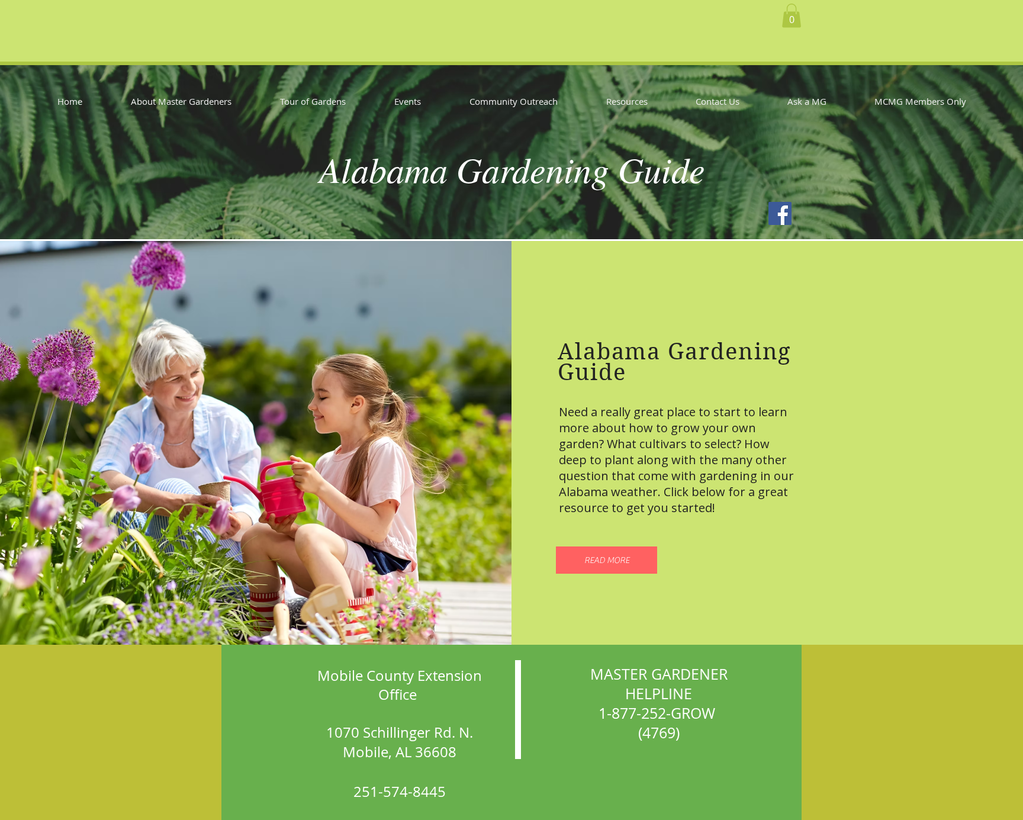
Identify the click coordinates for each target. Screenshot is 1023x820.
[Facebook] (780, 213)
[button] (791, 16)
